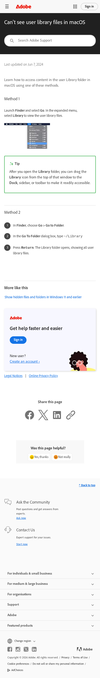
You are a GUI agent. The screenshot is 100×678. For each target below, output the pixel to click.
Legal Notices (13, 376)
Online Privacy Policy (43, 376)
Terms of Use (80, 657)
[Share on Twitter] (43, 419)
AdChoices (17, 670)
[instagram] (18, 649)
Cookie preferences (18, 663)
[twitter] (26, 649)
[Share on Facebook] (29, 419)
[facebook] (9, 649)
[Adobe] (23, 6)
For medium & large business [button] (27, 584)
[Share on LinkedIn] (57, 419)
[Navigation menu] (7, 6)
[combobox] (50, 40)
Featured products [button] (20, 626)
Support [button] (13, 605)
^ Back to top (87, 485)
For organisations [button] (19, 594)
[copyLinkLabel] (71, 419)
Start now (22, 544)
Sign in (89, 6)
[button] (75, 6)
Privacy (65, 657)
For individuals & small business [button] (29, 573)
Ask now (21, 518)
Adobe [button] (12, 615)
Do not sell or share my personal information (58, 663)
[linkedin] (34, 649)
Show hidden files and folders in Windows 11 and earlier (43, 297)
